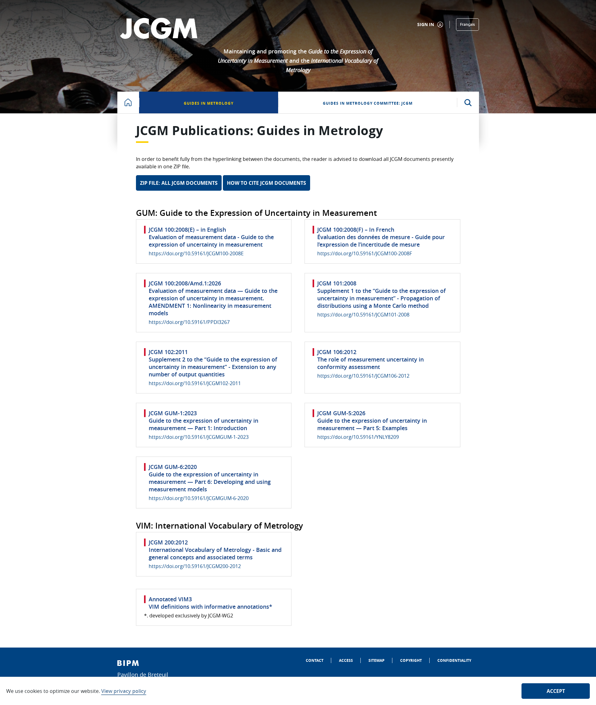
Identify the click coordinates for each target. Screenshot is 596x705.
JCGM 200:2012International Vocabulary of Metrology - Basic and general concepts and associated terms (215, 550)
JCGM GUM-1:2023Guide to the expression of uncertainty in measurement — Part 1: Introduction (203, 420)
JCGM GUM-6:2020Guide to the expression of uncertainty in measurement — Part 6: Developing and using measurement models (210, 478)
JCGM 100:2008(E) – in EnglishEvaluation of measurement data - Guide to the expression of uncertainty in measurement (211, 237)
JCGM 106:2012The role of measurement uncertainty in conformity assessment (370, 359)
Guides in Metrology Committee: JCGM (368, 103)
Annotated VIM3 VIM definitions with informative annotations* (210, 602)
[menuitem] (314, 660)
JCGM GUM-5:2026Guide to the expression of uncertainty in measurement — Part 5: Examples (372, 420)
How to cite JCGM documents (266, 183)
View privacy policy (123, 691)
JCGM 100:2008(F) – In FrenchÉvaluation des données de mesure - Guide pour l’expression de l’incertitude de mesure (381, 237)
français (467, 24)
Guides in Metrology (208, 103)
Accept (556, 691)
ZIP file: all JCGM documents (179, 183)
